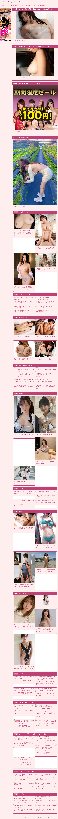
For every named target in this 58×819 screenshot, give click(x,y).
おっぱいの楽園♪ (21, 40)
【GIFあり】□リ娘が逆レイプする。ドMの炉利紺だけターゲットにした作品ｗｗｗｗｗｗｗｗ (24, 386)
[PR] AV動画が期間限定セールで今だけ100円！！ (26, 83)
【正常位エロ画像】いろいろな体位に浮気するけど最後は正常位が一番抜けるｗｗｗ (23, 529)
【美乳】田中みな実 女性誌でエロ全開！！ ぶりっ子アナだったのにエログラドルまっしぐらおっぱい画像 (45, 629)
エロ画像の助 (22, 673)
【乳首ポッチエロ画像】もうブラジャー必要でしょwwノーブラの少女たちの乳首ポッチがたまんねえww (24, 743)
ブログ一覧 (5, 5)
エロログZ (21, 488)
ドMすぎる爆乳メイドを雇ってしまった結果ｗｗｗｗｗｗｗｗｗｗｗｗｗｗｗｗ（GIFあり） (23, 712)
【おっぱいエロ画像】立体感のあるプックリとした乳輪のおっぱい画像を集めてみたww (23, 764)
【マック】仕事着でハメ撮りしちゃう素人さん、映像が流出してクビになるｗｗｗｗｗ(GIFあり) (23, 375)
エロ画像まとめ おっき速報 (26, 771)
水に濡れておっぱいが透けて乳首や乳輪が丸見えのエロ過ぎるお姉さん (32, 9)
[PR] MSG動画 (16, 131)
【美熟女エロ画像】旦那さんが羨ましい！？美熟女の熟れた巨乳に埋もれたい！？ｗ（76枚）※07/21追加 (23, 287)
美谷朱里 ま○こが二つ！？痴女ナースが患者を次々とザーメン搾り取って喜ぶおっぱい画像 (24, 626)
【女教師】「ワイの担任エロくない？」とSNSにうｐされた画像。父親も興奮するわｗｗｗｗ (45, 386)
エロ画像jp (21, 794)
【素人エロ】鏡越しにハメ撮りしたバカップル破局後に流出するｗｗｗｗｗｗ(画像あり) (46, 375)
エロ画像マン (22, 511)
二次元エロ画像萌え (42, 5)
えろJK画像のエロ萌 (30, 5)
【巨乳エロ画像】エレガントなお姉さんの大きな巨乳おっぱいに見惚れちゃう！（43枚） (45, 248)
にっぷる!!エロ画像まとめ (25, 365)
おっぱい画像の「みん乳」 (26, 593)
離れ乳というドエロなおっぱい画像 (22, 493)
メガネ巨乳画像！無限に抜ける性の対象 (45, 502)
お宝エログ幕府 (21, 206)
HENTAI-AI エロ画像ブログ (16, 5)
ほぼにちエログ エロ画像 (26, 702)
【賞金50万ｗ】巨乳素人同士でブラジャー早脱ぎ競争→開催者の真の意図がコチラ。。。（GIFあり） (24, 727)
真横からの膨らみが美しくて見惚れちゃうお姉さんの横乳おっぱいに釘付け (33, 46)
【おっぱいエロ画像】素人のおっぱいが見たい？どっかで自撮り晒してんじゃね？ (45, 547)
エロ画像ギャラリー (24, 212)
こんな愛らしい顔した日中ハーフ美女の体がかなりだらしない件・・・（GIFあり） (45, 725)
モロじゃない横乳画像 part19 (21, 137)
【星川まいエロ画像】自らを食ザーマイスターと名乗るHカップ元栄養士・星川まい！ (45, 695)
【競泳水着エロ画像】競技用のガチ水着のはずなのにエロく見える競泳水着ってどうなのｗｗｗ (23, 586)
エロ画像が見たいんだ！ (25, 294)
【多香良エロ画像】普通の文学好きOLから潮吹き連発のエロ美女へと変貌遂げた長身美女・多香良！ (46, 683)
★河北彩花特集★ (40, 606)
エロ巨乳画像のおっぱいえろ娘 (10, 2)
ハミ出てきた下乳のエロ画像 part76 (44, 434)
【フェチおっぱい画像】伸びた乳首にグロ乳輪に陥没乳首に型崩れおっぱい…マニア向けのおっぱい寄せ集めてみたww (45, 752)
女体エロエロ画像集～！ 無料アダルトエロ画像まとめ (34, 734)
